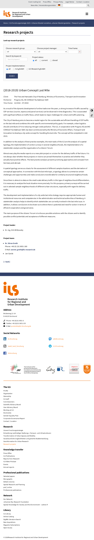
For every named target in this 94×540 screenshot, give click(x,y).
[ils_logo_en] (16, 11)
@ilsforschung (58, 339)
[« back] (6, 262)
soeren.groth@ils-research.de (23, 249)
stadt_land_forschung (16, 346)
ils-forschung (12, 339)
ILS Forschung (58, 346)
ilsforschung (12, 353)
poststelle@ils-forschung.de (21, 326)
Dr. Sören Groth (11, 243)
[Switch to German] (59, 5)
